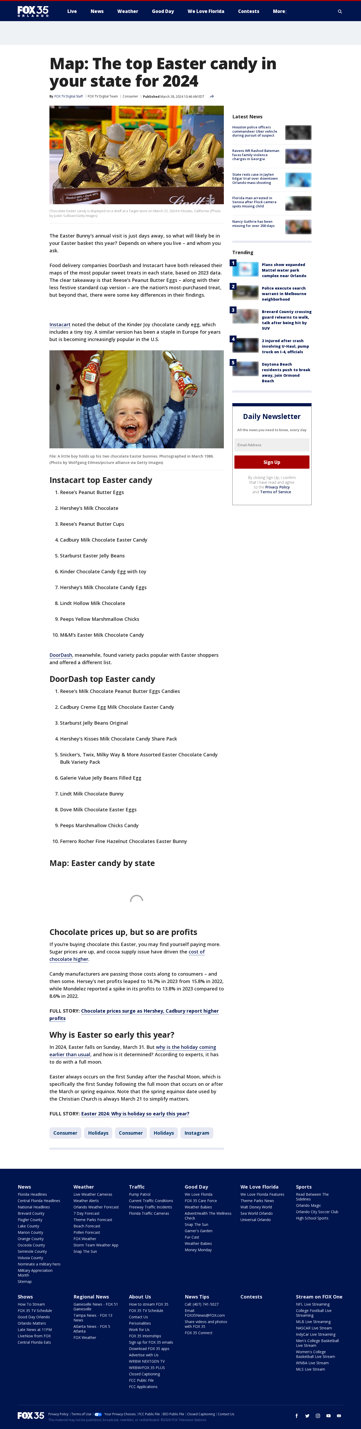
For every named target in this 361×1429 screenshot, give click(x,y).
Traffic (137, 1187)
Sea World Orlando (256, 1213)
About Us (140, 1296)
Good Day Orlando (34, 1316)
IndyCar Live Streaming (315, 1334)
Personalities (140, 1323)
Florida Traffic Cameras (149, 1213)
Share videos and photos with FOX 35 (206, 1324)
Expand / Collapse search (340, 11)
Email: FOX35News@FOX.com (205, 1313)
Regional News (91, 1296)
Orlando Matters (32, 1323)
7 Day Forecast (86, 1213)
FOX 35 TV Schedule (35, 1310)
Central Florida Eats (34, 1342)
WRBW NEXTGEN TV (147, 1361)
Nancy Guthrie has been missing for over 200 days (253, 223)
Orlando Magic (308, 1205)
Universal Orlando (255, 1219)
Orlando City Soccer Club (317, 1211)
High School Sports (312, 1218)
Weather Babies (198, 1206)
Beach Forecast (86, 1225)
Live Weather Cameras (92, 1194)
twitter (307, 1416)
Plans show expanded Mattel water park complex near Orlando (284, 270)
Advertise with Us (144, 1354)
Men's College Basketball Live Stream (317, 1343)
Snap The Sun (85, 1251)
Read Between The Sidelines (312, 1197)
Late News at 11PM (35, 1329)
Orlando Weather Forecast (96, 1206)
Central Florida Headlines (39, 1200)
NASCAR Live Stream (314, 1327)
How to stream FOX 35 (148, 1304)
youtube (328, 1416)
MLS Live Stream (310, 1369)
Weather (83, 1187)
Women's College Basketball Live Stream (315, 1354)
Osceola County (31, 1245)
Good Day (196, 1187)
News (24, 1187)
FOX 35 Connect (198, 1332)
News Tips (197, 1296)
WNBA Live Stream (312, 1362)
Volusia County (30, 1257)
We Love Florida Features (262, 1194)
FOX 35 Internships (145, 1335)
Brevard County (31, 1213)
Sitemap (25, 1281)
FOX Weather (84, 1238)
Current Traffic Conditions (151, 1200)
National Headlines (34, 1206)
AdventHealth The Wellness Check (208, 1216)
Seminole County (32, 1251)
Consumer (130, 96)
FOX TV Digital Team (103, 96)
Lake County (28, 1225)
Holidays (98, 1133)
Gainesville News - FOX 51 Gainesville (95, 1306)
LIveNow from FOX (34, 1335)
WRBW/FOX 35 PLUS (147, 1367)
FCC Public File (141, 1380)
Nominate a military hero (39, 1264)
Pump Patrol (139, 1194)
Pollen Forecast (86, 1232)
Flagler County (30, 1219)
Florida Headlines (32, 1194)
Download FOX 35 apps (149, 1348)
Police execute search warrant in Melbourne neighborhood (284, 294)
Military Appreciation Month (35, 1273)
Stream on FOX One (319, 1296)
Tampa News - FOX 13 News (92, 1318)
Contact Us (138, 1316)
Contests (251, 1296)
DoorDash (60, 655)
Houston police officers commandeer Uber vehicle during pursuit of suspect (254, 131)
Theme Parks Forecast (92, 1219)
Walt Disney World (256, 1206)
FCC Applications (143, 1386)
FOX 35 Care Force (201, 1200)
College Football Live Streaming (314, 1313)
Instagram (196, 1133)
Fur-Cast (192, 1237)
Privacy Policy (277, 487)
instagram (318, 1416)
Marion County (30, 1232)
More (279, 11)
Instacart (60, 324)
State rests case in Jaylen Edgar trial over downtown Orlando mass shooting (255, 178)
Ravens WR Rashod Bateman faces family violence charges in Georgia (255, 154)
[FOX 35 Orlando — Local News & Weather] (35, 11)
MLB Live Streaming (313, 1321)
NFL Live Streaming (313, 1304)
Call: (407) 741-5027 (202, 1304)
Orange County (31, 1238)
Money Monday (198, 1249)
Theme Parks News (257, 1200)
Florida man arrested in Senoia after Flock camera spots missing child (254, 202)
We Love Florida (198, 1194)
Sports (304, 1187)
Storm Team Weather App (95, 1245)
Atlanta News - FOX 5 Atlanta (91, 1329)
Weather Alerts (86, 1200)
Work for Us (139, 1329)
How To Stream (31, 1304)
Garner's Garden (198, 1230)
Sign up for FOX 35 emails (151, 1342)
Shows (25, 1296)
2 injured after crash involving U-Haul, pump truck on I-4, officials (285, 346)
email (339, 1416)
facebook (297, 1416)
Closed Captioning (144, 1373)
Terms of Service (275, 491)
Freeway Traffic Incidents (150, 1206)
